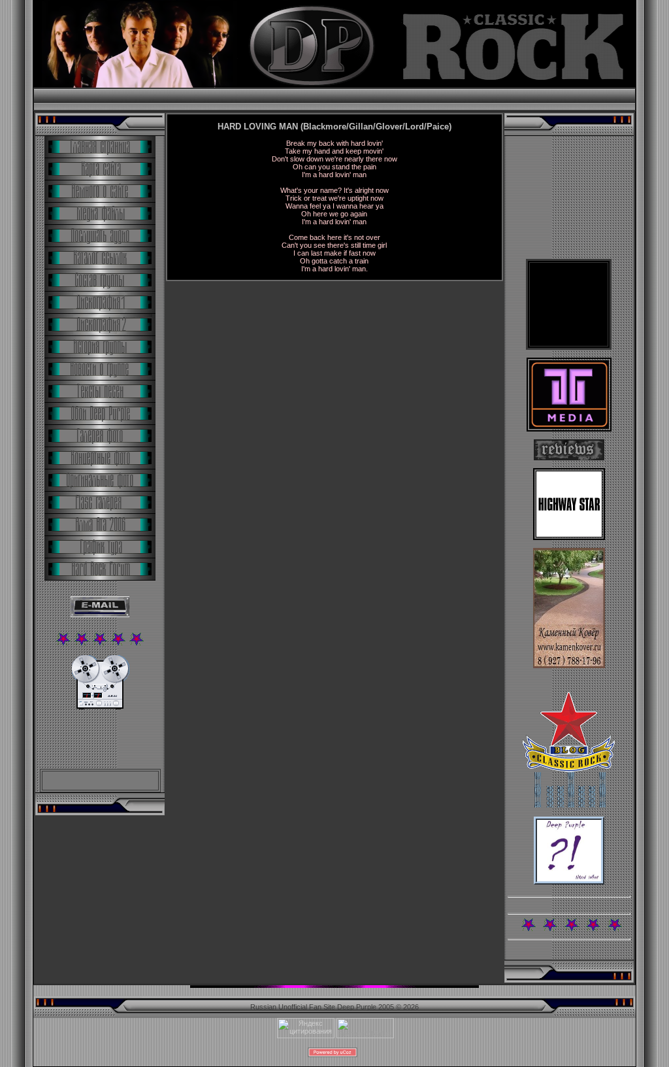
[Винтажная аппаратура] (100, 707)
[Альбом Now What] (569, 882)
